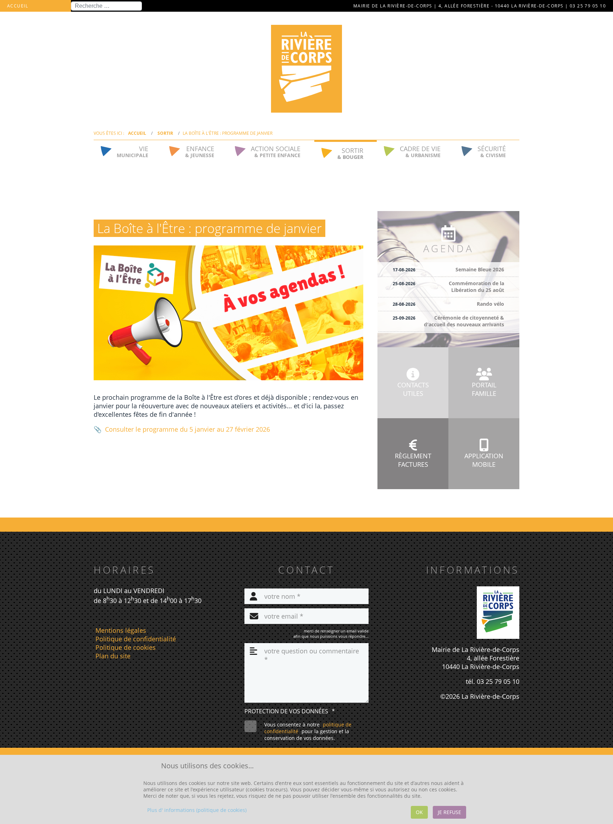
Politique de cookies (125, 647)
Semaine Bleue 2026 (479, 269)
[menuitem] (128, 150)
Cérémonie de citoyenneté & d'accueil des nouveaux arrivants (464, 321)
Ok (419, 812)
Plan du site (113, 656)
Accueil (17, 6)
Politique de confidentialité (135, 639)
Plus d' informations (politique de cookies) (197, 810)
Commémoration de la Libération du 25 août (476, 286)
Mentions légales (120, 630)
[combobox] (106, 6)
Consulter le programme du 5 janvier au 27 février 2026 (187, 429)
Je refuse (449, 812)
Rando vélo (490, 303)
